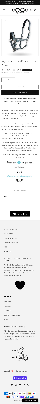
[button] (4, 10)
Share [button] (5, 196)
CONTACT (7, 310)
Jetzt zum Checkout (20, 92)
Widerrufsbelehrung (10, 238)
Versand (11, 72)
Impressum (7, 251)
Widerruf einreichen (20, 214)
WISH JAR (7, 306)
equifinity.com (22, 400)
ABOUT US (7, 302)
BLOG (6, 319)
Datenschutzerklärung (11, 242)
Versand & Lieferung (10, 229)
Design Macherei (21, 371)
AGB (5, 247)
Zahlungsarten (9, 233)
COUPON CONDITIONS (12, 315)
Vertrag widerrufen (30, 400)
